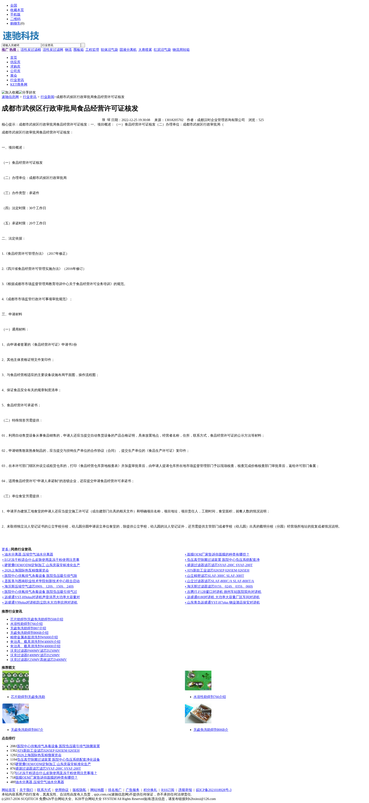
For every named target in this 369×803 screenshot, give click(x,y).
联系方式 (44, 790)
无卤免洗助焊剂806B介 (210, 729)
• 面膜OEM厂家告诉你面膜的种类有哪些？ (217, 554)
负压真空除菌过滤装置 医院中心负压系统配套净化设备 (58, 759)
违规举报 (185, 790)
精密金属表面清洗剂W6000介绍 (34, 637)
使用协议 (62, 790)
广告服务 (132, 790)
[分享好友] (27, 92)
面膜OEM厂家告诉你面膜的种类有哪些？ (46, 777)
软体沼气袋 (109, 49)
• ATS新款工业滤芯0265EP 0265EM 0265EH (217, 570)
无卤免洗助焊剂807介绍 (28, 628)
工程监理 (92, 49)
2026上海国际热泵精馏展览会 (39, 755)
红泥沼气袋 (162, 49)
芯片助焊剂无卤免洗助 (28, 697)
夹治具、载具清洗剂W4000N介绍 (35, 642)
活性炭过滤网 (53, 49)
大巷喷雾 (145, 49)
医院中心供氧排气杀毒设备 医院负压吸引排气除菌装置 (58, 746)
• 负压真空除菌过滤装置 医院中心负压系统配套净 (222, 560)
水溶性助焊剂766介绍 (26, 624)
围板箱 (78, 49)
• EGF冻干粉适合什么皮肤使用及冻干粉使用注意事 (40, 560)
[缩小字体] (108, 119)
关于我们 (26, 790)
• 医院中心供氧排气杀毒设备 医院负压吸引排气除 (39, 576)
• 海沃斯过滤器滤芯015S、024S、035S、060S (219, 586)
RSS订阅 (167, 790)
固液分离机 (128, 49)
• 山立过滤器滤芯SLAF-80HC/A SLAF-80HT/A (219, 581)
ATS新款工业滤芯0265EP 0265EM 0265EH (48, 750)
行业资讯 (30, 97)
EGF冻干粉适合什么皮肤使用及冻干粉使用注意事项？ (56, 773)
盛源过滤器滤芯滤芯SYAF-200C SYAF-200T (48, 768)
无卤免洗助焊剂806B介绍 (29, 633)
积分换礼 (150, 790)
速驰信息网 (10, 97)
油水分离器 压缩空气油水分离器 (39, 782)
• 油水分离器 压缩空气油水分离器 (27, 554)
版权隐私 (79, 790)
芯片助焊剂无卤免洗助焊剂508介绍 (36, 619)
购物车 (15, 23)
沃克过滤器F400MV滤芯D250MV (35, 655)
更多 (6, 549)
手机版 (15, 14)
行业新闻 (47, 97)
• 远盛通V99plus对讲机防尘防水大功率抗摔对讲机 (40, 602)
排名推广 (115, 790)
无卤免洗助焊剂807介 (27, 729)
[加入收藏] (10, 92)
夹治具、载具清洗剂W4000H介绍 (35, 646)
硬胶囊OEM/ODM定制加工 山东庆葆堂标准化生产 (53, 764)
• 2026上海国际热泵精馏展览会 (25, 570)
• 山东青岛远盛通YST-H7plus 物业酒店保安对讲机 (222, 602)
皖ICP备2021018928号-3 (213, 790)
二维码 (15, 19)
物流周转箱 (181, 49)
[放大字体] (103, 119)
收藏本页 (17, 10)
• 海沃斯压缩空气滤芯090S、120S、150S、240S (38, 586)
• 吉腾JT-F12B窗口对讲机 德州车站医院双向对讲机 (223, 592)
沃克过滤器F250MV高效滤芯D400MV (38, 659)
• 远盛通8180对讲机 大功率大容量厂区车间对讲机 (222, 597)
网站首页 (8, 790)
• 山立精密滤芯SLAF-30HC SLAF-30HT (214, 576)
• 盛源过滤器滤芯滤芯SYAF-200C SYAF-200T (219, 565)
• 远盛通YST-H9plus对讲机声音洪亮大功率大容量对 (41, 597)
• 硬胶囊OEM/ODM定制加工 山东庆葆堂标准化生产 (41, 565)
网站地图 (97, 790)
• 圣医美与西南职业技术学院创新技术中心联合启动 (41, 581)
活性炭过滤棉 (30, 49)
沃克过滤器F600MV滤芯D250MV (35, 650)
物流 (68, 49)
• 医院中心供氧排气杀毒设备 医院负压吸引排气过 (39, 592)
